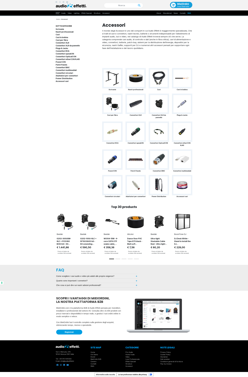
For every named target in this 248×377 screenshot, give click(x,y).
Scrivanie (60, 29)
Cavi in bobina (62, 37)
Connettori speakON (65, 54)
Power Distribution (64, 78)
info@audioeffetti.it (67, 361)
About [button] (158, 13)
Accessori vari (62, 81)
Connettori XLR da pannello (68, 46)
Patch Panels (61, 65)
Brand (93, 357)
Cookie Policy (165, 355)
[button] (111, 259)
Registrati (69, 332)
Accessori (106, 13)
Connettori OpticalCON (66, 56)
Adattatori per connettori (67, 76)
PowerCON (61, 62)
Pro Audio (129, 352)
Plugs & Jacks (62, 48)
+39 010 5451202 (65, 359)
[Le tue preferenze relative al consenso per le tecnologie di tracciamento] (2, 283)
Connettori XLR (62, 43)
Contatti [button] (182, 13)
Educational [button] (167, 13)
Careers (93, 361)
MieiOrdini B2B (96, 359)
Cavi (58, 34)
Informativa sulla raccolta (105, 374)
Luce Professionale (132, 359)
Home (93, 352)
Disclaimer (164, 357)
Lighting (76, 13)
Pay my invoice (165, 364)
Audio (63, 13)
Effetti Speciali (86, 13)
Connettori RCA (62, 51)
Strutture (97, 13)
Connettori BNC (63, 67)
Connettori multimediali (66, 70)
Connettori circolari (64, 73)
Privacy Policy (165, 352)
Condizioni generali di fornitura (171, 361)
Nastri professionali (65, 32)
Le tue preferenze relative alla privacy (132, 374)
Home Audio (130, 355)
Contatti (93, 364)
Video (70, 13)
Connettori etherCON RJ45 (68, 59)
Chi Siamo (94, 355)
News (176, 13)
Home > (58, 19)
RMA (189, 13)
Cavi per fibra (62, 40)
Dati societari (165, 359)
